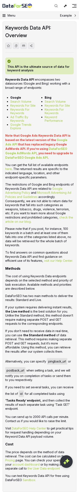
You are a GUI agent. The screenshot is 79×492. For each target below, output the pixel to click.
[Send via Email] (23, 46)
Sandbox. (29, 480)
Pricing (10, 460)
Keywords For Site (23, 105)
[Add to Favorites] (8, 46)
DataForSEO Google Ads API (26, 157)
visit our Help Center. (58, 260)
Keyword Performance (54, 118)
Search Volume (20, 101)
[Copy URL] (16, 46)
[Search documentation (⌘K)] (56, 6)
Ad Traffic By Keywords (19, 118)
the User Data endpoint (44, 468)
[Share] (31, 46)
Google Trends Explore (20, 126)
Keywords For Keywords (19, 111)
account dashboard (26, 464)
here (8, 169)
